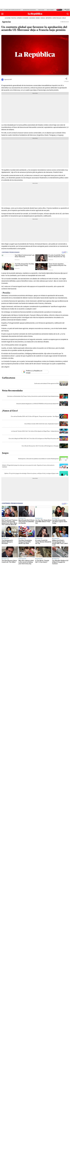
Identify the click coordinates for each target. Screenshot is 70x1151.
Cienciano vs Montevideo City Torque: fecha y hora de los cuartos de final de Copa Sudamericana (33, 396)
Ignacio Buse (41, 9)
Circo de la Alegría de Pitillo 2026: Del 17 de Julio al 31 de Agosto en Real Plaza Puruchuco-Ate (34, 438)
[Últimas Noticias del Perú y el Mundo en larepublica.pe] (35, 14)
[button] (2, 14)
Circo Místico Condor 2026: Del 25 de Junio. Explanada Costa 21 (41, 423)
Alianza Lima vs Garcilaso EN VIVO (12, 9)
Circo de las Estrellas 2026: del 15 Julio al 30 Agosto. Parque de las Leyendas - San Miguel (35, 416)
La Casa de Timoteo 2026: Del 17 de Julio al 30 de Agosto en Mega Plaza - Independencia (35, 431)
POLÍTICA (13, 18)
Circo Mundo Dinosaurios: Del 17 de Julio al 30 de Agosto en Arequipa (40, 446)
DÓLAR (64, 18)
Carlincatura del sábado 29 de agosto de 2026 (46, 383)
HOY (1, 9)
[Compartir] (66, 78)
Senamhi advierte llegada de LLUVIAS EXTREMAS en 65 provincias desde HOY (37, 403)
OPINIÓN (19, 18)
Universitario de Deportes (29, 9)
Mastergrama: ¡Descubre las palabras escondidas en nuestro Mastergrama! (38, 458)
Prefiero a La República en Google (34, 372)
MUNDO (38, 18)
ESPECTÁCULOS (57, 18)
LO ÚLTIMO (8, 18)
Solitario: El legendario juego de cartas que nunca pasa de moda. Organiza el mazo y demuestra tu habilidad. (28, 466)
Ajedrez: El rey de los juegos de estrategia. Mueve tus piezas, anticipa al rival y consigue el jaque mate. (31, 473)
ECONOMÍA (25, 18)
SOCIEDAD (32, 18)
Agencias (6, 22)
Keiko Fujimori (50, 9)
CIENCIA (42, 18)
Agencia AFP (8, 79)
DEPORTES (49, 18)
